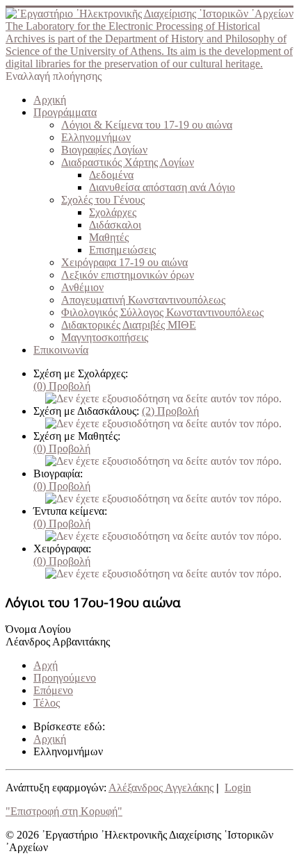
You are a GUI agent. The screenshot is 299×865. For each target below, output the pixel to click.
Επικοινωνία (60, 350)
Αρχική (49, 100)
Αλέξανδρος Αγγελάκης (160, 787)
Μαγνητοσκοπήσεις (104, 337)
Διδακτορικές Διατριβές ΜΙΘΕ (128, 325)
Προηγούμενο (64, 678)
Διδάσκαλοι (115, 225)
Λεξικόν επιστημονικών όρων (127, 275)
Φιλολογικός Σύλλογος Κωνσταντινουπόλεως (162, 312)
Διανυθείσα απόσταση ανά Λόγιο (162, 187)
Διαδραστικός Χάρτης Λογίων (127, 162)
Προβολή (61, 386)
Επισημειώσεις (122, 250)
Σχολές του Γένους (103, 200)
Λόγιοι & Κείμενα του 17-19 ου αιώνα (146, 125)
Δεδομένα (111, 175)
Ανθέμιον (82, 287)
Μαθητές (109, 237)
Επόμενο (53, 690)
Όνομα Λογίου (38, 629)
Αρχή (45, 665)
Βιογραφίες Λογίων (104, 150)
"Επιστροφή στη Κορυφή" (64, 811)
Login (238, 787)
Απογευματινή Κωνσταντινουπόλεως (143, 300)
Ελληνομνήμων (96, 137)
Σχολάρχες (112, 212)
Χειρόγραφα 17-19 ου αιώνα (124, 262)
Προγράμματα (65, 112)
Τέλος (46, 703)
